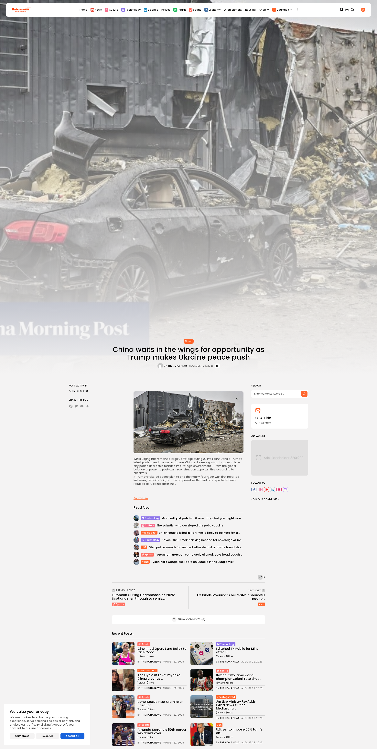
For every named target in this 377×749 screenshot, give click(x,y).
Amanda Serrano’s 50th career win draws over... (161, 731)
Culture (113, 10)
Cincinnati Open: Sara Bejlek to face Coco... (162, 650)
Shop (262, 10)
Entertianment (233, 10)
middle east (149, 532)
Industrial (250, 10)
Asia (261, 604)
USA (144, 547)
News (98, 10)
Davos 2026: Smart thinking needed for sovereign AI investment (207, 540)
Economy (215, 10)
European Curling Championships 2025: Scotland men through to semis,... (143, 597)
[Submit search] (304, 394)
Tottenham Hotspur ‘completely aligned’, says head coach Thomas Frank (208, 555)
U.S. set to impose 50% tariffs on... (239, 731)
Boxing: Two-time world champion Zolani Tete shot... (238, 677)
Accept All (72, 736)
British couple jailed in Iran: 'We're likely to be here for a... (199, 533)
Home (83, 10)
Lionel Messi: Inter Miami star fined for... (160, 703)
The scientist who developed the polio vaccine (189, 525)
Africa (145, 561)
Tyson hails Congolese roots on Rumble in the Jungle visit (192, 562)
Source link (141, 498)
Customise (22, 736)
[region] (47, 724)
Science (153, 10)
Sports (197, 10)
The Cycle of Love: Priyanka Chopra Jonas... (158, 677)
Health (182, 10)
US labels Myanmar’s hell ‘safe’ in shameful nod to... (231, 597)
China (188, 341)
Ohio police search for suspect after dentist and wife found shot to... (198, 547)
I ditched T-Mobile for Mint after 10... (237, 650)
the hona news (178, 366)
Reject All (48, 736)
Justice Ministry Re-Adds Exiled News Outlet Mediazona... (236, 705)
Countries (282, 10)
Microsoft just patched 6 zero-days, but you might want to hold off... (211, 518)
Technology (133, 10)
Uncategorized (226, 697)
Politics (165, 10)
